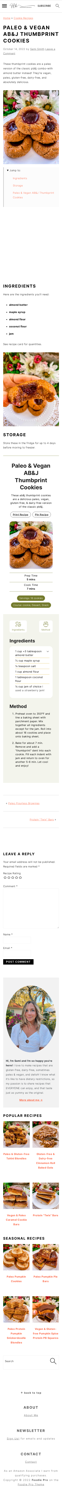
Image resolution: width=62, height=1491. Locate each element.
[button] (47, 651)
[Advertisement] (31, 247)
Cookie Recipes (23, 18)
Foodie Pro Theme (31, 1484)
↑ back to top (31, 1392)
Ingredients (20, 178)
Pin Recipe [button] (41, 514)
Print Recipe (20, 514)
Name (8, 934)
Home (6, 18)
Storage (18, 185)
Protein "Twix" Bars (42, 819)
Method (45, 629)
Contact (31, 1461)
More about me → (31, 1100)
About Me (31, 1415)
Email (7, 948)
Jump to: (15, 170)
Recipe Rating (12, 873)
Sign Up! (13, 1438)
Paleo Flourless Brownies (24, 803)
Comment (10, 886)
